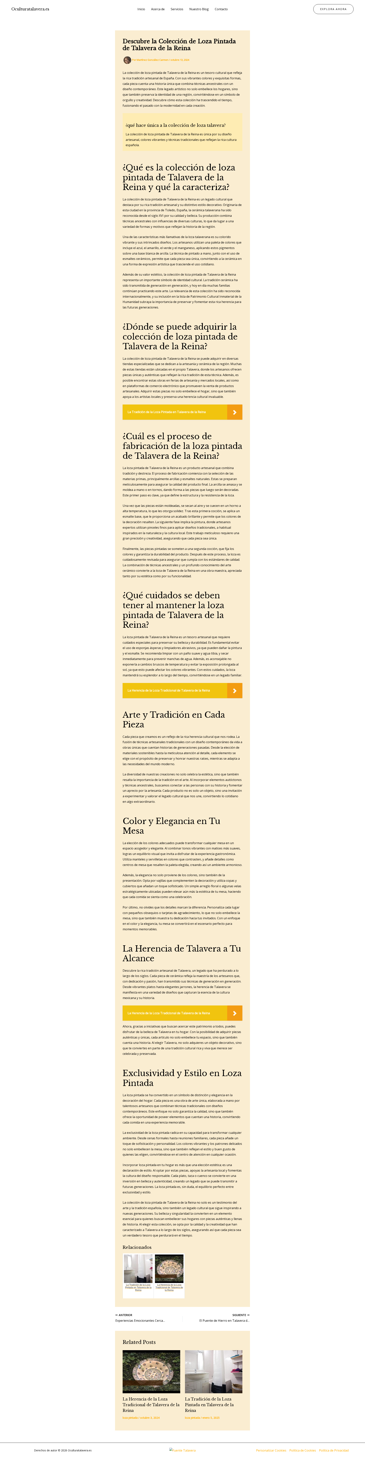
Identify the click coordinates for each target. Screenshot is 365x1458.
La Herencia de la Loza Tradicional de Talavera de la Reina (151, 1405)
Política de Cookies (302, 1450)
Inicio (141, 9)
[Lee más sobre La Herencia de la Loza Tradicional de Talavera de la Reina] (151, 1371)
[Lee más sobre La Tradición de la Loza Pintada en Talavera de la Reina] (214, 1371)
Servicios (177, 9)
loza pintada (130, 1417)
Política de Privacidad (334, 1450)
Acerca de (158, 9)
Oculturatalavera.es (30, 9)
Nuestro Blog (199, 9)
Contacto (221, 9)
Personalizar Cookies (271, 1450)
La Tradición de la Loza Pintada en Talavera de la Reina (209, 1405)
